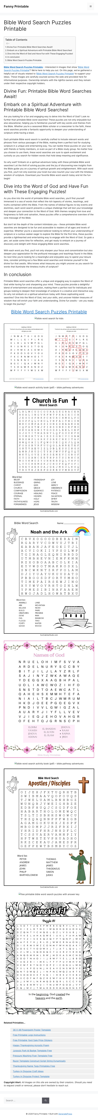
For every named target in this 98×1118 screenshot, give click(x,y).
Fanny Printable (16, 6)
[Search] (45, 1101)
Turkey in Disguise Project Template (31, 1076)
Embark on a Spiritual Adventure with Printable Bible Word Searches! (39, 50)
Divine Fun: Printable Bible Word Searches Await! (30, 47)
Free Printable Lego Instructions (29, 1035)
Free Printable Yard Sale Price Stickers (32, 1040)
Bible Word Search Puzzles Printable (24, 60)
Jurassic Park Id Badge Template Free (32, 1050)
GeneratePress (65, 1114)
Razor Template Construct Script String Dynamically (39, 1061)
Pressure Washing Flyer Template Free (32, 1055)
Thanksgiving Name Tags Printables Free (34, 1066)
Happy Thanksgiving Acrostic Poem (31, 1045)
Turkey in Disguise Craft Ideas (28, 1071)
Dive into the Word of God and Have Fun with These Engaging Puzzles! (40, 53)
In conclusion (13, 57)
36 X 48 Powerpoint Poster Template (32, 1030)
